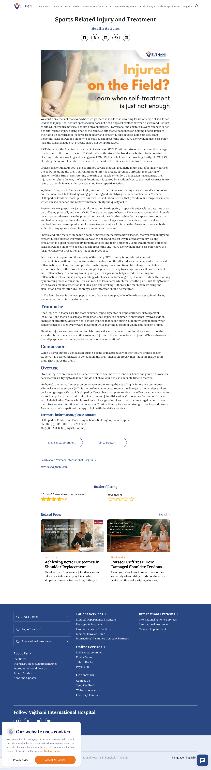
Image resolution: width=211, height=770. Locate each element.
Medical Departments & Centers (96, 619)
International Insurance (153, 624)
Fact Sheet (20, 659)
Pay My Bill (82, 666)
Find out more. (52, 751)
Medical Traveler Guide (90, 633)
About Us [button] (43, 6)
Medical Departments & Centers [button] (89, 6)
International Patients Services (158, 619)
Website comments (88, 690)
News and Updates (25, 677)
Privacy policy (20, 759)
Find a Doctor (84, 657)
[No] (77, 722)
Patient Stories (23, 673)
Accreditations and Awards (30, 668)
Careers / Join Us (87, 695)
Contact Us (83, 680)
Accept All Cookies (55, 759)
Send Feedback (85, 685)
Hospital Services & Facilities (93, 629)
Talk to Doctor (106, 442)
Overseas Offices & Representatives (35, 663)
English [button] (186, 6)
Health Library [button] (146, 6)
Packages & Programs (89, 624)
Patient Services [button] (60, 6)
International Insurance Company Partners (102, 638)
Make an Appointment (169, 6)
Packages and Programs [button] (122, 6)
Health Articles (52, 557)
